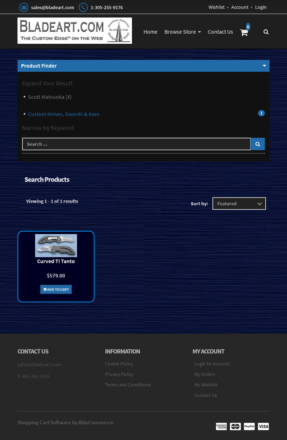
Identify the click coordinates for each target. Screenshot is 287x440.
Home (151, 31)
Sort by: (199, 203)
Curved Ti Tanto (56, 260)
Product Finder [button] (39, 65)
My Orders (204, 374)
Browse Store (180, 31)
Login (261, 7)
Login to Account (212, 363)
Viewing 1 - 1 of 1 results (52, 201)
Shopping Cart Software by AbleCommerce (65, 422)
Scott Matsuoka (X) (50, 96)
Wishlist (217, 7)
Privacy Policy (119, 374)
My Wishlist (205, 384)
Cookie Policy (119, 363)
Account (239, 7)
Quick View (56, 246)
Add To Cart (58, 289)
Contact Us (220, 31)
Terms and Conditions (128, 384)
